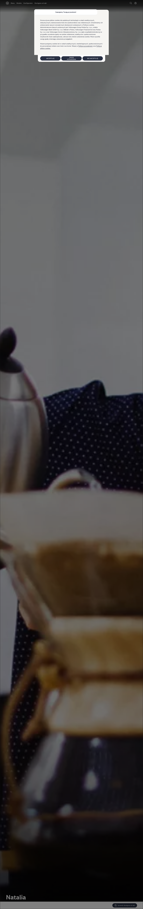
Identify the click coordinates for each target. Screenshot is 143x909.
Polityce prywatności (85, 46)
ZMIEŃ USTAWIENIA (71, 58)
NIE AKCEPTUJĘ (92, 58)
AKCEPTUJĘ (50, 58)
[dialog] (71, 454)
